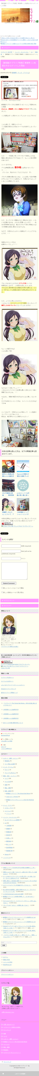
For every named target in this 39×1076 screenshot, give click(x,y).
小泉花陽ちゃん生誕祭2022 (11, 718)
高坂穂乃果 (9, 850)
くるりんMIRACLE (6, 748)
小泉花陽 (8, 825)
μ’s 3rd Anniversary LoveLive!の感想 (13, 894)
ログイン (5, 957)
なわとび (3, 746)
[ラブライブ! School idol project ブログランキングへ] (7, 524)
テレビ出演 (8, 781)
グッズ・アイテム (23, 72)
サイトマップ (7, 1030)
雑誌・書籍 (8, 788)
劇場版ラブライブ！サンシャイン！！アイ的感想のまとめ (19, 917)
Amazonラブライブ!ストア (8, 689)
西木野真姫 (9, 847)
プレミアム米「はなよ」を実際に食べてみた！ (16, 905)
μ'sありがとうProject (12, 796)
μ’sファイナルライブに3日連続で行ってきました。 (17, 885)
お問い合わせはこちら (8, 1012)
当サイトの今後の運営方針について (13, 723)
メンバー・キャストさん (10, 817)
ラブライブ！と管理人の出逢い (12, 1027)
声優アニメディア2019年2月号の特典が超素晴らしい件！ (19, 867)
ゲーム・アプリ (7, 805)
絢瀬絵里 (8, 832)
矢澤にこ (8, 838)
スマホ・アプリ (9, 808)
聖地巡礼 (7, 761)
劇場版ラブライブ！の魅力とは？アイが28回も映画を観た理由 (18, 43)
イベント (8, 813)
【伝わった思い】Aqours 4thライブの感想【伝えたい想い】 (18, 38)
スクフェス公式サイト (7, 681)
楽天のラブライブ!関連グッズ (9, 692)
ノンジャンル (7, 857)
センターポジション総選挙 (12, 820)
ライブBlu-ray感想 (10, 764)
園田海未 (8, 841)
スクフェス (8, 811)
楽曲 (6, 784)
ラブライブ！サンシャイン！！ (12, 1052)
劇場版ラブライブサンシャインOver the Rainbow (20, 800)
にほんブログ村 (5, 668)
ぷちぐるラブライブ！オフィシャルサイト (13, 685)
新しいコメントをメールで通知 (13, 588)
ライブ (6, 778)
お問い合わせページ (9, 1024)
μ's (5, 823)
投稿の (6, 959)
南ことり (8, 844)
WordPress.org (7, 964)
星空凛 (8, 835)
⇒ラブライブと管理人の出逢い (10, 646)
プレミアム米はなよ (10, 773)
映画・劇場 (8, 791)
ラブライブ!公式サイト (7, 677)
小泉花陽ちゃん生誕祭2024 (11, 709)
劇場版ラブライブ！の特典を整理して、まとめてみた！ (18, 896)
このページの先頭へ (20, 1074)
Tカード (7, 769)
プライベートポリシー (7, 974)
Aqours (7, 854)
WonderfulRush (5, 735)
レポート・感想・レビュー (10, 758)
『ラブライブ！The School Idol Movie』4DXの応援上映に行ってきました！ (20, 704)
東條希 (14, 72)
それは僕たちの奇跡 (6, 741)
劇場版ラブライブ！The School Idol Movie (18, 793)
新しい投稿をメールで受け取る (13, 592)
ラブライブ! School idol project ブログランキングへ (15, 664)
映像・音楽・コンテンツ (10, 776)
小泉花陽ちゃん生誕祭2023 (11, 714)
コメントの (7, 962)
